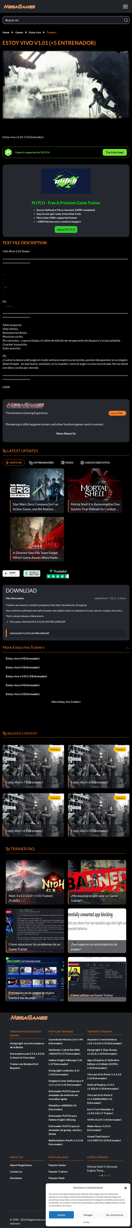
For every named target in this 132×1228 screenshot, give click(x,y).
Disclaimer (16, 1177)
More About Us (66, 433)
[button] (125, 1187)
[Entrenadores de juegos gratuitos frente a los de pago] (35, 978)
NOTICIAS (16, 462)
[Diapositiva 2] (102, 1175)
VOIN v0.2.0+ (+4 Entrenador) (104, 1119)
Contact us (16, 1171)
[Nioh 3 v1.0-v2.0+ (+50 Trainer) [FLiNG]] (35, 881)
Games (19, 32)
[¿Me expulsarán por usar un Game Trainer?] (97, 881)
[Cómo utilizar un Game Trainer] (97, 978)
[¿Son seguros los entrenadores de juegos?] (97, 930)
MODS (69, 462)
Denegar (88, 1214)
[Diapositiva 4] (107, 1175)
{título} (86, 1222)
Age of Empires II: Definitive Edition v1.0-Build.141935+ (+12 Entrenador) (103, 1064)
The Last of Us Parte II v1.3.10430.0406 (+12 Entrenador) (99, 1098)
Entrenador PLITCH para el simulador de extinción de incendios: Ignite (64, 1095)
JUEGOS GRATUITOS (97, 462)
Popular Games (57, 1165)
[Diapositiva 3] (104, 1175)
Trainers (51, 32)
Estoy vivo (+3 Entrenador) (22, 667)
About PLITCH (66, 229)
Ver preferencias (114, 1214)
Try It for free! (115, 152)
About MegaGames (21, 1165)
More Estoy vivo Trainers (66, 701)
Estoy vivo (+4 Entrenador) (22, 658)
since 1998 (116, 413)
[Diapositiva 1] (99, 1175)
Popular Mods (57, 1177)
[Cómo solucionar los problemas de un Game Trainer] (35, 930)
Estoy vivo (35, 32)
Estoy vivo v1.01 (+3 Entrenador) (26, 676)
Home (6, 32)
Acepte (61, 1214)
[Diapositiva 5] (110, 1175)
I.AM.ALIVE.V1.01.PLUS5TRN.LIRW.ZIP (29, 633)
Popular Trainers (58, 1171)
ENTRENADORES (43, 462)
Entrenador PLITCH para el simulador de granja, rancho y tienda (65, 1129)
